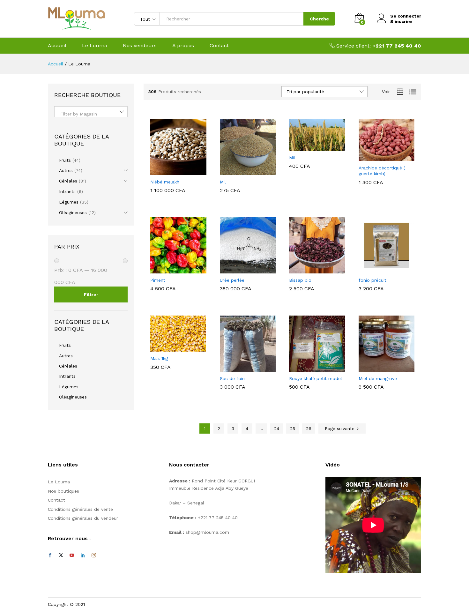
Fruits (65, 160)
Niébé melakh (164, 181)
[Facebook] (50, 555)
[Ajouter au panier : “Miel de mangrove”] (379, 367)
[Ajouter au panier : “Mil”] (240, 171)
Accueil (57, 45)
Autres (66, 170)
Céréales (68, 180)
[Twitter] (61, 555)
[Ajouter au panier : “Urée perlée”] (240, 269)
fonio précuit (372, 280)
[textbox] (91, 114)
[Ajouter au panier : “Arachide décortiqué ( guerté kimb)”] (379, 157)
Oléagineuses (73, 212)
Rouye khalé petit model (315, 378)
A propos (183, 45)
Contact (219, 45)
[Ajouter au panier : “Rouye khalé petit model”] (309, 367)
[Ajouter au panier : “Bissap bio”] (309, 269)
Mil (223, 181)
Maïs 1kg (159, 358)
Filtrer (91, 294)
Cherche (319, 18)
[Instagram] (94, 555)
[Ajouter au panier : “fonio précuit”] (379, 269)
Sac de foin (232, 378)
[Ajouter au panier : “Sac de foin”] (240, 367)
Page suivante (340, 428)
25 (292, 428)
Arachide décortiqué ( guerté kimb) (382, 170)
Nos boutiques (63, 491)
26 (308, 428)
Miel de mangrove (378, 378)
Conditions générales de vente (80, 509)
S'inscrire (401, 21)
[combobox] (91, 111)
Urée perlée (232, 280)
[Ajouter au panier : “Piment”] (171, 269)
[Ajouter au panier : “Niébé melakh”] (171, 171)
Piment (157, 280)
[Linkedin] (82, 555)
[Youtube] (71, 555)
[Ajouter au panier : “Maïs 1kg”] (171, 347)
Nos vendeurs (140, 45)
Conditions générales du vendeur (83, 518)
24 (276, 428)
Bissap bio (300, 280)
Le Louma (94, 45)
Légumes (68, 202)
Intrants (67, 191)
